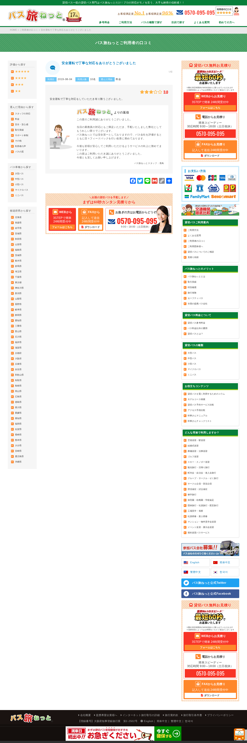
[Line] (147, 181)
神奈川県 (19, 288)
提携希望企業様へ (106, 715)
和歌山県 (19, 375)
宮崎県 (18, 451)
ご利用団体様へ (195, 246)
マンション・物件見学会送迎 (202, 522)
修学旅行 (192, 494)
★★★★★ (22, 71)
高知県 (18, 418)
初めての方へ (227, 22)
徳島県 (18, 402)
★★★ (19, 84)
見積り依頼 (193, 257)
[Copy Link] (161, 181)
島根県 (18, 385)
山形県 (18, 244)
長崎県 (18, 434)
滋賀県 (18, 347)
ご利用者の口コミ (29, 30)
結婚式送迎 (193, 445)
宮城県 (18, 233)
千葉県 (18, 277)
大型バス (19, 173)
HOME (13, 30)
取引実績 (19, 130)
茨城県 (18, 255)
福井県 (18, 342)
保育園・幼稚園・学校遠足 (201, 500)
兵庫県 (18, 364)
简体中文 (225, 562)
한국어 (224, 572)
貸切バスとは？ (195, 333)
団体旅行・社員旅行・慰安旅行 (203, 505)
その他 (18, 141)
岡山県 (18, 391)
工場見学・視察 (195, 511)
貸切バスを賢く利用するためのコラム (206, 394)
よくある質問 (202, 22)
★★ (18, 91)
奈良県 (18, 369)
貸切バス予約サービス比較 (201, 404)
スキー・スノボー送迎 (199, 462)
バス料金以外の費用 (197, 328)
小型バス (19, 184)
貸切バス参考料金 (196, 323)
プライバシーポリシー (220, 715)
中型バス (19, 179)
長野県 (18, 304)
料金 (17, 119)
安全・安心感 (21, 124)
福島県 (18, 250)
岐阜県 (18, 309)
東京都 (18, 282)
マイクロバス (21, 190)
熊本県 (18, 440)
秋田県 (18, 239)
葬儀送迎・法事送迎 (197, 451)
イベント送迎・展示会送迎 (201, 527)
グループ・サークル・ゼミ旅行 (203, 478)
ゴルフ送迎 (193, 456)
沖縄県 (18, 462)
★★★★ (21, 78)
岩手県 (18, 228)
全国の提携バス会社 (197, 303)
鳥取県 (18, 380)
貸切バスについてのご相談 (201, 252)
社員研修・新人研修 (197, 516)
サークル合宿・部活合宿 (200, 483)
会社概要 (85, 715)
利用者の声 (20, 146)
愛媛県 (18, 413)
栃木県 (18, 260)
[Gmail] (154, 181)
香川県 (18, 407)
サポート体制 (21, 135)
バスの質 (19, 151)
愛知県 (18, 320)
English (194, 562)
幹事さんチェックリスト (200, 421)
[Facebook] (133, 181)
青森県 (18, 222)
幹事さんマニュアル (197, 415)
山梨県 (18, 298)
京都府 (18, 353)
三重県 (18, 326)
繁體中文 (195, 572)
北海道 (18, 217)
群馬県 (18, 266)
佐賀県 (18, 429)
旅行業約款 (171, 715)
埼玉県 (18, 271)
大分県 (18, 445)
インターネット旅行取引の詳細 (141, 715)
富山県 (18, 331)
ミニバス (19, 195)
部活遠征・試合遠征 (197, 489)
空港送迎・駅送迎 (196, 440)
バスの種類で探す (151, 22)
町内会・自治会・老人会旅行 (202, 473)
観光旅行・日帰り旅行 (199, 467)
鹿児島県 (19, 456)
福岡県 (18, 424)
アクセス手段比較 (196, 410)
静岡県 (18, 315)
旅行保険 (192, 293)
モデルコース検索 (196, 399)
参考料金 (104, 22)
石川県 (18, 337)
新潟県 (18, 293)
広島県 (18, 396)
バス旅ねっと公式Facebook (211, 593)
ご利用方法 (125, 22)
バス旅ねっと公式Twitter (209, 582)
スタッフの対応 (22, 113)
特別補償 (192, 287)
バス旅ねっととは (196, 276)
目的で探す (178, 22)
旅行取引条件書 (192, 715)
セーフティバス (195, 298)
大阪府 (18, 358)
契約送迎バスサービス (199, 532)
